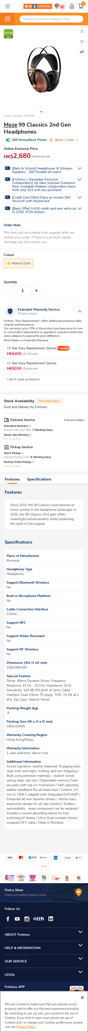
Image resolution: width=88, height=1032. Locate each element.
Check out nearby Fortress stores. (26, 895)
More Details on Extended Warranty (26, 340)
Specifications (39, 479)
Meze (10, 124)
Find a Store (14, 890)
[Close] (82, 997)
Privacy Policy (25, 1027)
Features (12, 479)
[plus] (36, 290)
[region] (44, 1011)
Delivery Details (74, 420)
